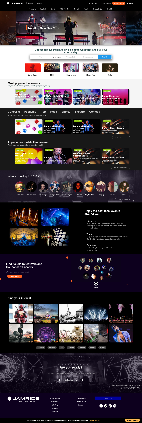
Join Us (108, 398)
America (48, 157)
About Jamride (55, 398)
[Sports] (46, 313)
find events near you (121, 138)
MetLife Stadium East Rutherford (53, 101)
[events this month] (55, 237)
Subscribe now (71, 380)
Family (86, 9)
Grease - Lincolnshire (83, 98)
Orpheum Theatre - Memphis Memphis (54, 160)
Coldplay (101, 195)
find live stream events (120, 167)
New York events (35, 3)
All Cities (55, 408)
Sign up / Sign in (119, 3)
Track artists (15, 276)
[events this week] (24, 217)
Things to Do (97, 9)
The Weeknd (78, 195)
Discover (55, 411)
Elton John (20, 195)
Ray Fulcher (89, 195)
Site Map (55, 405)
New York (69, 28)
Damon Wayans (52, 126)
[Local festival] (96, 333)
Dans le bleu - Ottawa (113, 128)
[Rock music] (71, 313)
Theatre (71, 348)
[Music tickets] (21, 333)
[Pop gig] (96, 313)
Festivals (43, 9)
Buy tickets (20, 91)
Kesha (124, 195)
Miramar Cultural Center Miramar (111, 101)
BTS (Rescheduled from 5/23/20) (55, 97)
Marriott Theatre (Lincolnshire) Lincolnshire (84, 101)
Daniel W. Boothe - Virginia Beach (82, 154)
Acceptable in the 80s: (127, 389)
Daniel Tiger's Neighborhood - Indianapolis (23, 127)
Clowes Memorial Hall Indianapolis (24, 130)
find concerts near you (125, 199)
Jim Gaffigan (43, 195)
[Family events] (46, 333)
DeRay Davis (31, 195)
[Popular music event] (121, 313)
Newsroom (55, 401)
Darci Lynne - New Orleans (24, 154)
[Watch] (96, 284)
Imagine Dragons (67, 195)
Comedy (77, 9)
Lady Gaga (112, 195)
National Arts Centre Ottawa (109, 130)
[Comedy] (21, 313)
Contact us (81, 405)
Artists (103, 3)
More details (95, 420)
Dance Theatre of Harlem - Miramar (111, 97)
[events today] (24, 237)
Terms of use (81, 401)
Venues (108, 3)
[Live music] (121, 333)
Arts (61, 348)
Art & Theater (64, 9)
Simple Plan (54, 195)
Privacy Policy (81, 398)
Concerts (32, 9)
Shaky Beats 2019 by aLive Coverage (130, 385)
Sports (53, 9)
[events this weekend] (55, 217)
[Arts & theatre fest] (71, 333)
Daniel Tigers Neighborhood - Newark (27, 95)
